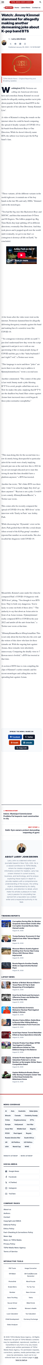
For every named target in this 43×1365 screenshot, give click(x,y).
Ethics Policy (9, 1229)
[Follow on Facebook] (15, 44)
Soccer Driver (12, 1303)
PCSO (7, 1133)
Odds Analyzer (12, 1324)
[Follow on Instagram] (25, 44)
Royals (28, 1133)
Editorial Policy (10, 1225)
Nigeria (33, 1129)
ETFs (32, 1120)
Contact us (36, 7)
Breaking (9, 7)
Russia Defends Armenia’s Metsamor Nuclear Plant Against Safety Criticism (25, 1010)
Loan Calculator (12, 1314)
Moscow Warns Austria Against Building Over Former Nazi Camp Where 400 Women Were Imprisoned (25, 952)
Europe (8, 1124)
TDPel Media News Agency (21, 2)
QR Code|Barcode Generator (30, 1275)
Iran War (30, 1124)
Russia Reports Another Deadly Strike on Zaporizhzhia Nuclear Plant (25, 965)
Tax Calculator (31, 1314)
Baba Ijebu (34, 1111)
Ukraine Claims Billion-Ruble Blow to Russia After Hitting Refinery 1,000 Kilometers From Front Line (26, 1022)
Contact (7, 1217)
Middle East (21, 1129)
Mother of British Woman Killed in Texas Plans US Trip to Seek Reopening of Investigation (26, 985)
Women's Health (31, 1308)
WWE (27, 1146)
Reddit (15, 742)
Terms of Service (10, 1251)
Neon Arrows (30, 1292)
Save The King (12, 1297)
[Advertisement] (21, 153)
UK (6, 1142)
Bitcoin (8, 1115)
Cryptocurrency (20, 1120)
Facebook (16, 737)
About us (7, 1209)
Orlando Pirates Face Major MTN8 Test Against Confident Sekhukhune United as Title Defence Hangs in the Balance (26, 1046)
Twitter (30, 737)
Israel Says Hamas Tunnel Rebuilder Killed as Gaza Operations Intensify (27, 1034)
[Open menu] (3, 2)
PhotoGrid (12, 1281)
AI (6, 1111)
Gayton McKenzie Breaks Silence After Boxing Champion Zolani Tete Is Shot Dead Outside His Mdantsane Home (26, 1075)
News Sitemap (27, 1156)
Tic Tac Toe (31, 1287)
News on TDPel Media (13, 1240)
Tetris (31, 1297)
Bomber (12, 1292)
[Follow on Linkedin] (20, 44)
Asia (12, 1111)
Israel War (9, 1129)
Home (17, 7)
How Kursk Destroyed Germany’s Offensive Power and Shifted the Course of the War (25, 997)
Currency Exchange (31, 1319)
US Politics (28, 1142)
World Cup (17, 1146)
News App (8, 1236)
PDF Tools (12, 1268)
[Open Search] (40, 2)
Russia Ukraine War (12, 1138)
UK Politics (15, 1142)
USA (7, 1146)
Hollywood (19, 1124)
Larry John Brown (18, 39)
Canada (18, 1115)
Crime (7, 1120)
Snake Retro (12, 1287)
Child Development (12, 1319)
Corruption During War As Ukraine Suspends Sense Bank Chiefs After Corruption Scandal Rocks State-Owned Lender (26, 924)
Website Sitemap (11, 1156)
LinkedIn (29, 742)
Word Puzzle (30, 1281)
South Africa (29, 1138)
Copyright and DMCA (12, 1221)
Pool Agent (18, 1133)
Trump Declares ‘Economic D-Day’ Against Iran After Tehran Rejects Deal (26, 938)
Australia (21, 1111)
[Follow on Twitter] (10, 44)
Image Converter (31, 1268)
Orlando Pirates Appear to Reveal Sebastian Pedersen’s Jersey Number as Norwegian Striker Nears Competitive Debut (27, 1061)
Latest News (25, 7)
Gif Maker (12, 1274)
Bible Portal (31, 1303)
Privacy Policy (9, 1244)
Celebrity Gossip (31, 1115)
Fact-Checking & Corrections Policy (18, 1232)
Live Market (12, 1308)
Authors (7, 1213)
